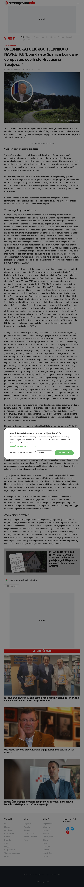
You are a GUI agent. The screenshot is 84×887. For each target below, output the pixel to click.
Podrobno (26, 442)
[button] (42, 446)
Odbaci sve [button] (44, 453)
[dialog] (42, 443)
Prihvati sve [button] (64, 453)
